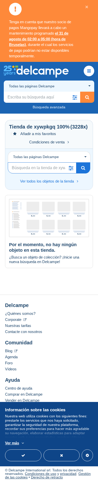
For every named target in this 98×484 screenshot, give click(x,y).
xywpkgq (44, 127)
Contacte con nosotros (23, 331)
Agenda (11, 357)
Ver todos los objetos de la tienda (47, 181)
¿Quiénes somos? (20, 313)
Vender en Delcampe (22, 400)
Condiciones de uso (40, 474)
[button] (74, 97)
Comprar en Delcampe (23, 394)
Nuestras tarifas (18, 325)
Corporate (13, 319)
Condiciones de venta (47, 142)
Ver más (12, 443)
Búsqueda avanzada (49, 107)
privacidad (68, 474)
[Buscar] (87, 97)
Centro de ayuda (18, 388)
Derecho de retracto (47, 477)
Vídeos (11, 369)
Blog (9, 351)
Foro (9, 363)
